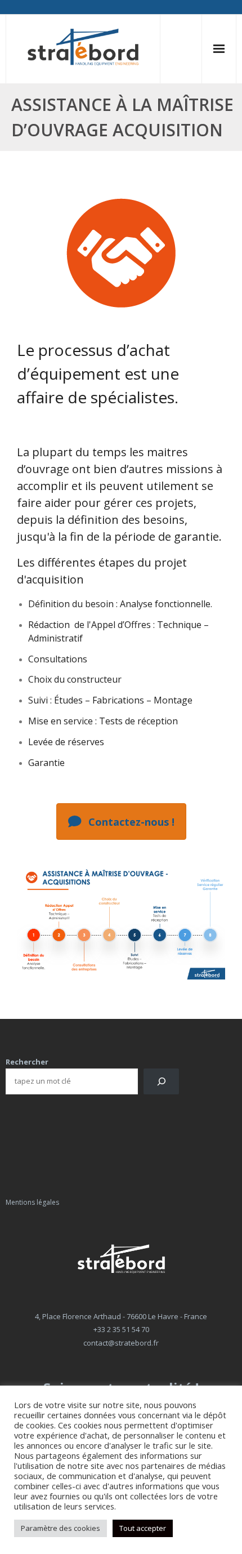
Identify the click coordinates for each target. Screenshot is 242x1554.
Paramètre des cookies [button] (60, 1528)
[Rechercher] (161, 1081)
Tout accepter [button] (142, 1528)
